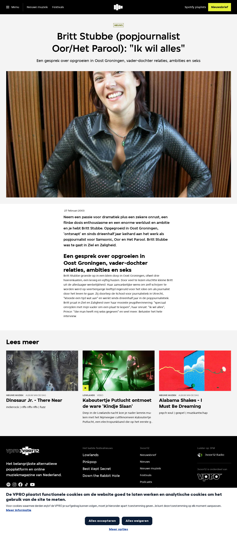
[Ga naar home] (118, 7)
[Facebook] (20, 484)
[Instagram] (14, 484)
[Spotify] (8, 484)
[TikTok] (26, 484)
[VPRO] (209, 477)
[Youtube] (32, 484)
